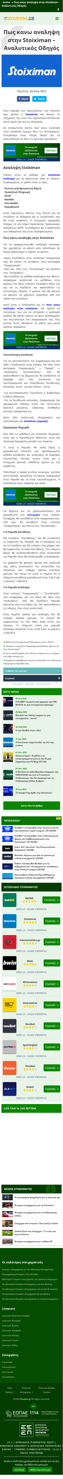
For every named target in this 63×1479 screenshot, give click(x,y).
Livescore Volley (10, 1345)
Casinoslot (7, 1362)
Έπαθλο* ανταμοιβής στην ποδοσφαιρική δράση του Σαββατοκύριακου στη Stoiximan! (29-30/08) (36, 838)
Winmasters (30, 982)
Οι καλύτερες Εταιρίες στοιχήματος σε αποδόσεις (26, 1293)
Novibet (30, 1024)
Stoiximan (31, 114)
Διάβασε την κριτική (16, 670)
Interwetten (30, 1003)
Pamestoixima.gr (30, 940)
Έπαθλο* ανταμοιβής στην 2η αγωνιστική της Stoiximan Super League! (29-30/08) (36, 829)
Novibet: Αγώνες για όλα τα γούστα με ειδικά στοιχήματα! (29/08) (34, 857)
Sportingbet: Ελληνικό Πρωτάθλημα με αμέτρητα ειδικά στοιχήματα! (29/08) (34, 876)
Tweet (41, 98)
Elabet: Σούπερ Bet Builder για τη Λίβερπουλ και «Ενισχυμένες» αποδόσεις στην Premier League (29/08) (36, 866)
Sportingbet (30, 1045)
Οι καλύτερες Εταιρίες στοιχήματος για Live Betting (27, 1284)
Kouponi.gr (25, 1399)
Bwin (30, 961)
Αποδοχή (19, 1469)
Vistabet (30, 1066)
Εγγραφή (9, 678)
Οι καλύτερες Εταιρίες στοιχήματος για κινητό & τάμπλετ (30, 1289)
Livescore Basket (10, 1325)
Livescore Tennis (10, 1340)
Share (24, 98)
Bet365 (29, 898)
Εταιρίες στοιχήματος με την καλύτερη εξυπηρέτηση (27, 1269)
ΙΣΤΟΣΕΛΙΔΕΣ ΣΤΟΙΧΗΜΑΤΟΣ (21, 887)
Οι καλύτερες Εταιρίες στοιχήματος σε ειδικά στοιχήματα (30, 1298)
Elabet (30, 1087)
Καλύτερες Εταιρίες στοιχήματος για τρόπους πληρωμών (30, 1279)
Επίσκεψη (50, 900)
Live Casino (7, 1371)
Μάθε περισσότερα (40, 1469)
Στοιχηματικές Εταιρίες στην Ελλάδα (20, 1274)
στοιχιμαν (33, 514)
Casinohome (8, 1376)
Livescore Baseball (11, 1320)
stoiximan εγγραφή (35, 421)
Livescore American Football (15, 1315)
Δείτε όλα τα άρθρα (31, 805)
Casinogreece (9, 1367)
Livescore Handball (11, 1330)
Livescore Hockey (10, 1335)
